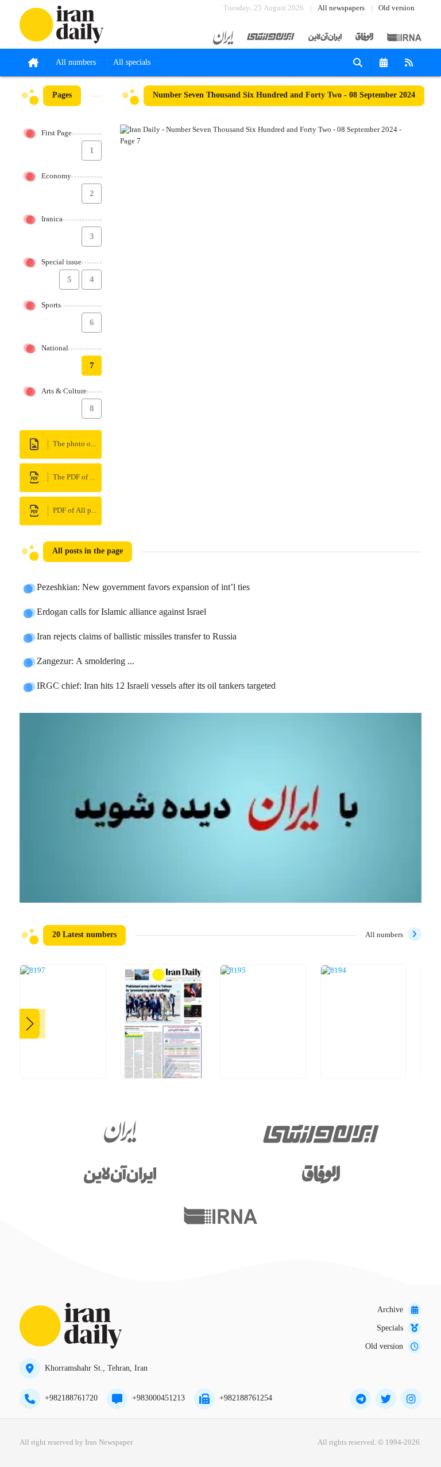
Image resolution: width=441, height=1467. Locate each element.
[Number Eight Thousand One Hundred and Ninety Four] (333, 971)
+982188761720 (71, 1398)
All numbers (76, 62)
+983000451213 (158, 1398)
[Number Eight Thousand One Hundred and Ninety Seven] (32, 971)
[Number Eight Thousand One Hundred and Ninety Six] (163, 1026)
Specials (390, 1328)
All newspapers (341, 8)
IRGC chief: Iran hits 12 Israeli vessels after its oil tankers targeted (156, 686)
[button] (30, 1024)
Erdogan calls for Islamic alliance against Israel (121, 612)
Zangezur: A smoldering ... (85, 661)
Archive (390, 1310)
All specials (131, 62)
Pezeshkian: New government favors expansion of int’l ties (143, 587)
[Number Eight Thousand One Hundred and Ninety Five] (233, 971)
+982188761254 (245, 1398)
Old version (396, 8)
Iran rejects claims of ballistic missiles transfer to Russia (137, 637)
